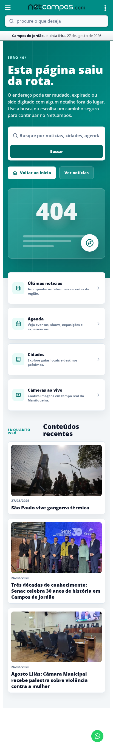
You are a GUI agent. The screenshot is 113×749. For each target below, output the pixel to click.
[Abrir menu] (7, 7)
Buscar (56, 151)
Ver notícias (76, 172)
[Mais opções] (105, 7)
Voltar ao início (35, 172)
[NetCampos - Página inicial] (56, 7)
